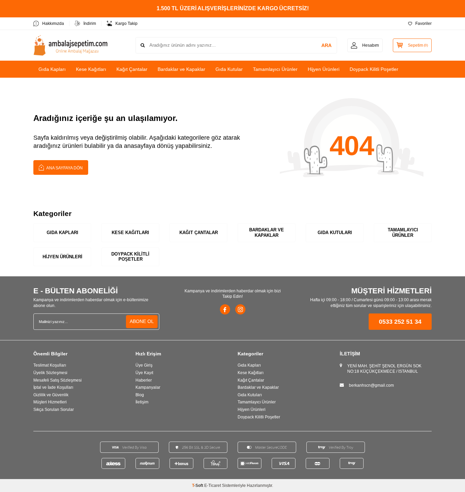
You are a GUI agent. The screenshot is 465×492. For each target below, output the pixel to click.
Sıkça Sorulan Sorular (53, 409)
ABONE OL (142, 321)
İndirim (89, 23)
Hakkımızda (53, 23)
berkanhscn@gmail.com (371, 385)
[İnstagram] (240, 309)
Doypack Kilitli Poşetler (374, 69)
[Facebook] (225, 309)
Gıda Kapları (52, 69)
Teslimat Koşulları (49, 365)
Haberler (143, 380)
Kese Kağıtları (91, 69)
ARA (326, 45)
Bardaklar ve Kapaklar (181, 69)
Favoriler (423, 23)
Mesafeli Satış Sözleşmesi (57, 380)
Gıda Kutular (229, 69)
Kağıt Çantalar (131, 69)
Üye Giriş (144, 365)
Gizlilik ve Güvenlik (50, 395)
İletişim (141, 402)
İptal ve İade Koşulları (53, 387)
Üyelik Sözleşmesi (50, 372)
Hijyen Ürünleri (323, 69)
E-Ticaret (212, 485)
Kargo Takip (126, 23)
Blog (139, 395)
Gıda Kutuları (335, 232)
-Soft (198, 485)
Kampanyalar (147, 387)
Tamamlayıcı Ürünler (275, 69)
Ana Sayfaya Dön (64, 168)
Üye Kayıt (144, 372)
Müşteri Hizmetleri (50, 402)
